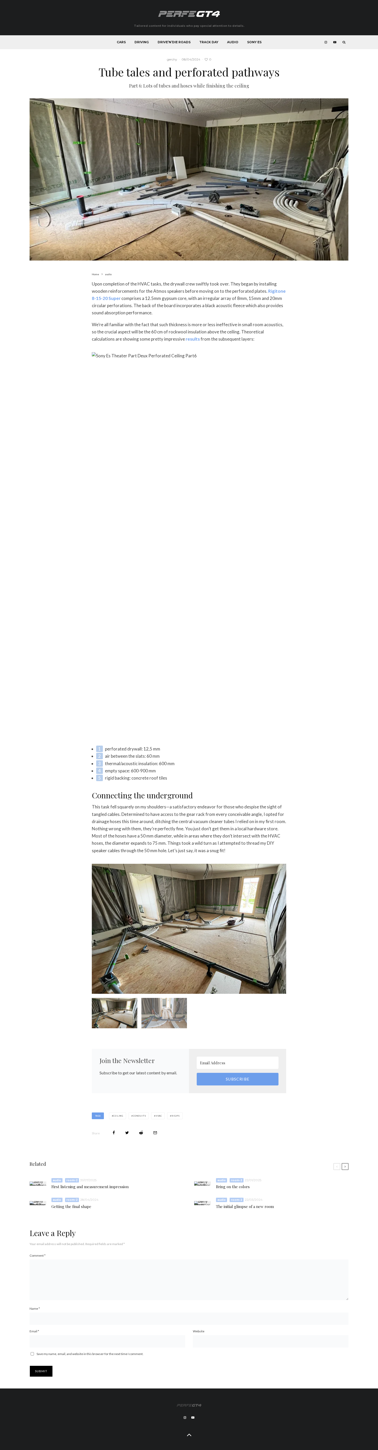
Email (34, 1331)
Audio (232, 42)
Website (198, 1331)
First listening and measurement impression (90, 1186)
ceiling (118, 1116)
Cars (121, 42)
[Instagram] (325, 42)
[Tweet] (127, 1133)
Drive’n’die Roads (174, 42)
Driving (141, 42)
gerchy (172, 59)
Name (35, 1308)
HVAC (159, 1116)
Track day (208, 42)
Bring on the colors (233, 1186)
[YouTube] (334, 42)
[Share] (114, 1133)
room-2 (72, 1180)
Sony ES (254, 42)
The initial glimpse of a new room (245, 1206)
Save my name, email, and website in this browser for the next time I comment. (90, 1354)
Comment (38, 1255)
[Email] (155, 1133)
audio (57, 1180)
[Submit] (141, 1133)
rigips (176, 1116)
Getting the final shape (71, 1206)
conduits (139, 1116)
